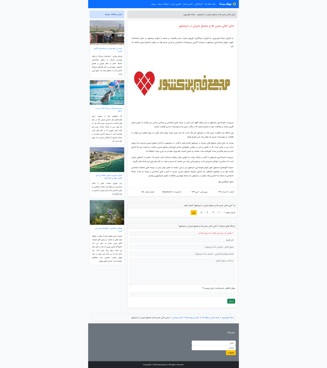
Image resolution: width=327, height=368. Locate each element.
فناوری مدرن (176, 4)
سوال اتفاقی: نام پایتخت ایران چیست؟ (218, 288)
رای (193, 212)
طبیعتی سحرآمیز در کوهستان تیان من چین (108, 229)
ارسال (231, 301)
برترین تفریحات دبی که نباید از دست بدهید (109, 109)
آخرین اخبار (188, 4)
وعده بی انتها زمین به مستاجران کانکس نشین (108, 49)
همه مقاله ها (210, 4)
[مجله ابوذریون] (227, 4)
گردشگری (198, 4)
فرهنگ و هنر (163, 4)
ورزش (153, 4)
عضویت (231, 352)
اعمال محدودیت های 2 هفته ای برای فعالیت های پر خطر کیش (109, 176)
